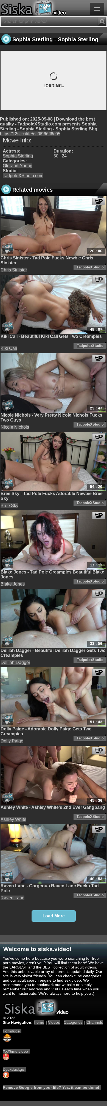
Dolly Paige (12, 741)
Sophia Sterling (18, 156)
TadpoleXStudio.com (23, 175)
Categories (73, 1022)
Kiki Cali (9, 348)
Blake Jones (13, 584)
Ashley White (13, 819)
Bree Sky (9, 505)
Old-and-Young (17, 165)
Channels (94, 1022)
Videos (54, 1022)
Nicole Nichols (15, 427)
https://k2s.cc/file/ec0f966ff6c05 (30, 133)
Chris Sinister (14, 270)
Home (39, 1022)
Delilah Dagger (15, 662)
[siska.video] (53, 8)
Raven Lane (12, 898)
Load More (54, 916)
